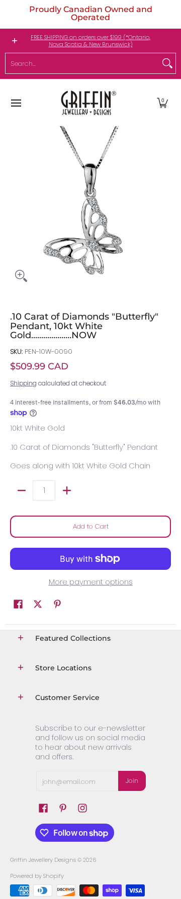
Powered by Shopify (37, 876)
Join (132, 780)
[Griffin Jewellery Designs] (87, 102)
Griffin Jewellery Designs (43, 860)
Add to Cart (91, 526)
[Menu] (15, 102)
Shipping (23, 383)
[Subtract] (21, 490)
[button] (162, 102)
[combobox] (82, 63)
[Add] (66, 490)
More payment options (91, 582)
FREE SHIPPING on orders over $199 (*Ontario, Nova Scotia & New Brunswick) (90, 40)
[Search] (167, 63)
